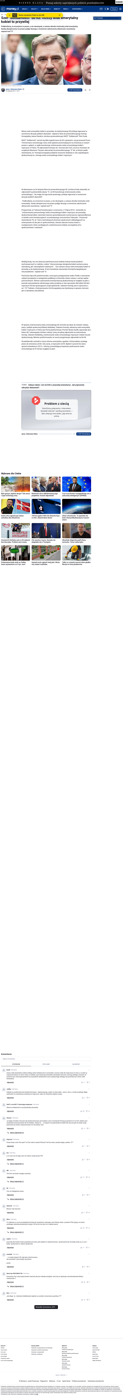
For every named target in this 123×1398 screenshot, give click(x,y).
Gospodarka (76, 9)
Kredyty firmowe (66, 1365)
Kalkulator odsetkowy (37, 1354)
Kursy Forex (95, 1356)
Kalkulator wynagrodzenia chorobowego (41, 1348)
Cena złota (95, 1348)
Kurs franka (4, 1354)
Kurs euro (3, 1352)
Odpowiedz (10, 1082)
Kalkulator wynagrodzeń (37, 1352)
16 (89, 1111)
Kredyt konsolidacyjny (67, 1349)
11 (84, 1082)
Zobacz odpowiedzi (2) (17, 1199)
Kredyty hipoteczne (67, 1357)
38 (83, 1111)
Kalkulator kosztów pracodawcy (39, 1350)
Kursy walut (4, 1350)
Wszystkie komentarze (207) (45, 1307)
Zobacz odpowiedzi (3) (17, 1132)
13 (83, 1177)
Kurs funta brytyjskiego (7, 1360)
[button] (106, 9)
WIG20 (94, 1352)
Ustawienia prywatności (95, 1381)
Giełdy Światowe (96, 1360)
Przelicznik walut (5, 1358)
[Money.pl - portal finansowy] (14, 8)
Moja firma (45, 9)
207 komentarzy (75, 90)
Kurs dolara (4, 1356)
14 (89, 1212)
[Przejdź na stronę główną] (3, 10)
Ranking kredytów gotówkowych (70, 1353)
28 (83, 1228)
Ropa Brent (95, 1358)
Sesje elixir (95, 1354)
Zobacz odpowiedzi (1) (17, 1164)
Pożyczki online (66, 1361)
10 (89, 1177)
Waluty (34, 9)
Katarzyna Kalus (16, 89)
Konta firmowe (66, 1368)
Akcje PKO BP (96, 1350)
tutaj (37, 1394)
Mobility (57, 9)
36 (84, 1282)
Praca (65, 9)
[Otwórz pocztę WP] (101, 8)
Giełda (24, 9)
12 (89, 1228)
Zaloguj (114, 9)
